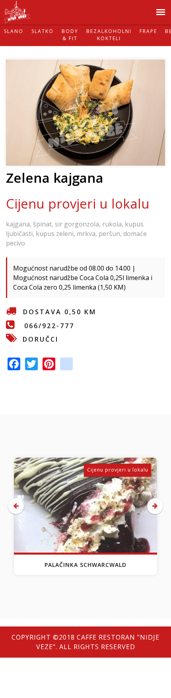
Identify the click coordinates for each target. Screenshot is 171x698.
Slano (13, 31)
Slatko (42, 31)
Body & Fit (70, 35)
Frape (148, 31)
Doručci (40, 339)
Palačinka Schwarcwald (85, 564)
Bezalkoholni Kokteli (109, 35)
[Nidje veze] (17, 18)
